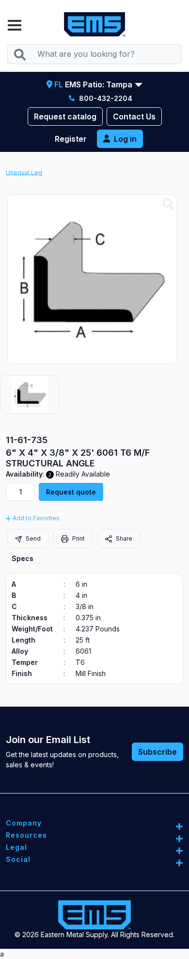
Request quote (71, 492)
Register (71, 139)
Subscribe (157, 752)
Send (32, 538)
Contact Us (134, 116)
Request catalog (65, 116)
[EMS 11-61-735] (168, 204)
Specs (22, 558)
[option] (29, 394)
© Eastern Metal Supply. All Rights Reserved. (94, 934)
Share (123, 538)
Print (78, 538)
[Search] (19, 54)
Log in (125, 139)
